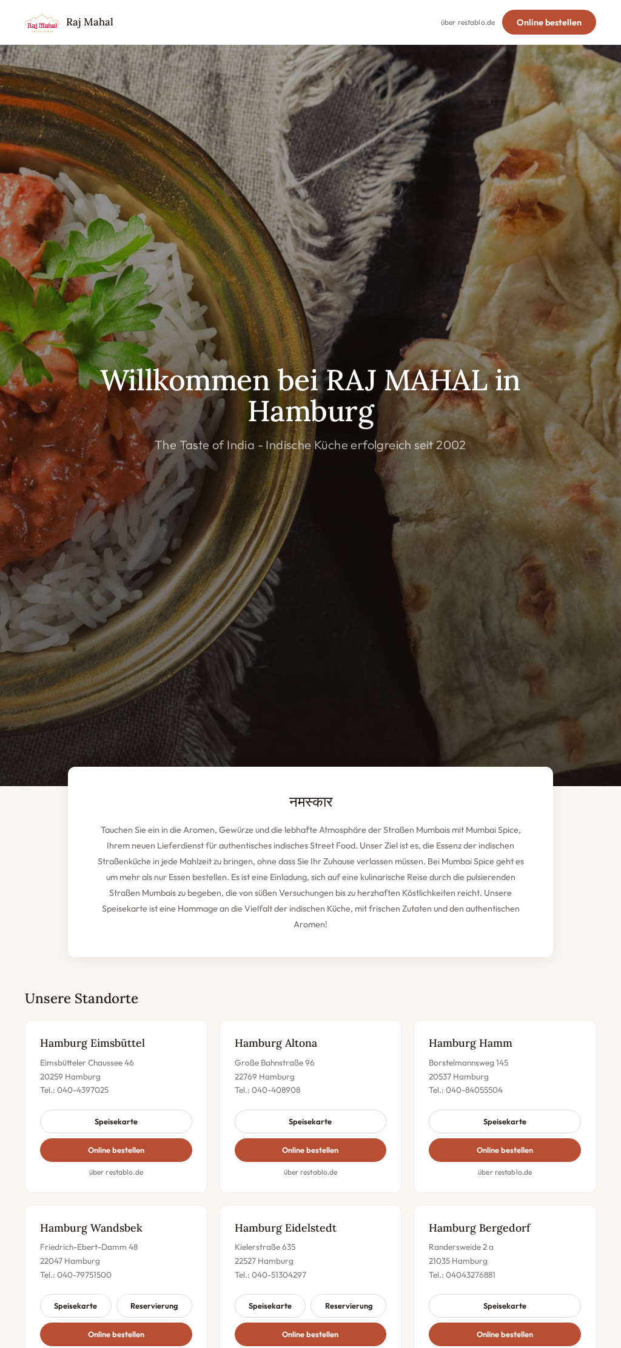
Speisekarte (116, 1121)
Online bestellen (549, 22)
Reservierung (154, 1305)
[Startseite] (42, 22)
